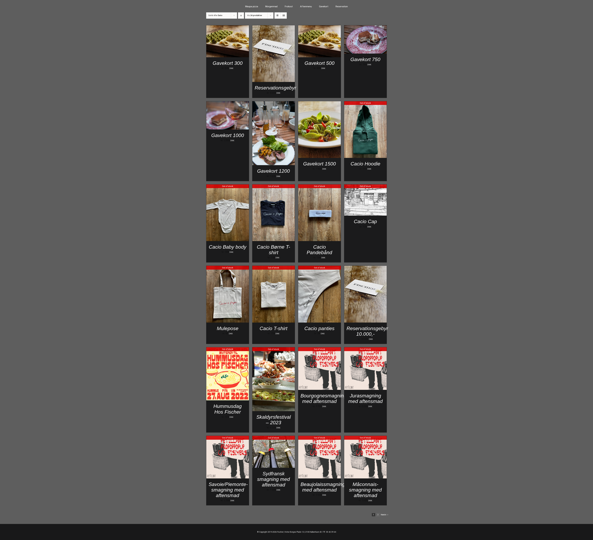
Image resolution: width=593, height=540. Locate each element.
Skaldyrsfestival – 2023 (273, 419)
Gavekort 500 (319, 63)
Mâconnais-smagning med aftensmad (365, 490)
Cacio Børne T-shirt (273, 249)
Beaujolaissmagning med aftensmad (323, 487)
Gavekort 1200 (273, 171)
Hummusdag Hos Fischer (227, 409)
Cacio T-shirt (273, 328)
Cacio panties (319, 328)
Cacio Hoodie (365, 164)
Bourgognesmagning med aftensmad (324, 398)
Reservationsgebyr (275, 88)
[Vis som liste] (284, 16)
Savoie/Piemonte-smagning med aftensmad (228, 490)
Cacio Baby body (227, 247)
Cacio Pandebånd (319, 249)
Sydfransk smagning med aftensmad (273, 479)
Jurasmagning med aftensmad (365, 398)
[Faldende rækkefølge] (241, 15)
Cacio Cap (365, 221)
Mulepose (227, 328)
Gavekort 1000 (227, 135)
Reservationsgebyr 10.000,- (367, 331)
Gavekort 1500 (319, 164)
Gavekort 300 (228, 63)
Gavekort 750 (365, 59)
